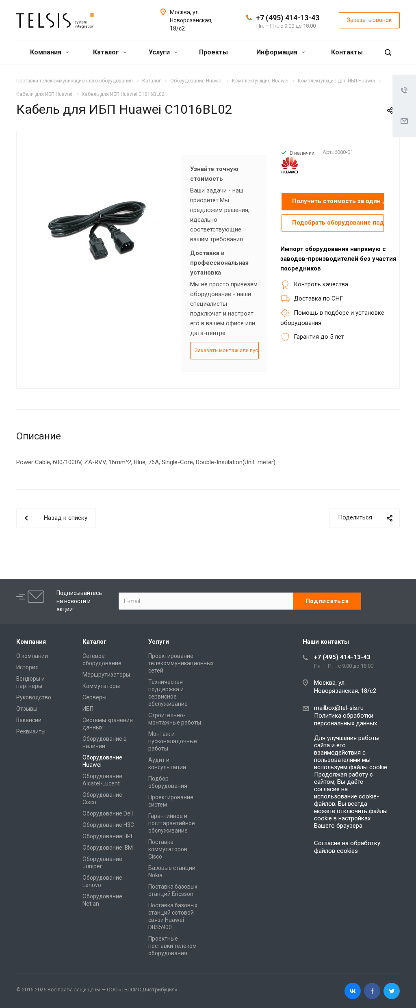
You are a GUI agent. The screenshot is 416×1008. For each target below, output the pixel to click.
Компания (46, 52)
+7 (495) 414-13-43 (287, 17)
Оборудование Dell (107, 813)
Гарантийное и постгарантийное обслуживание (171, 823)
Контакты (347, 52)
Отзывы (26, 708)
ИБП (87, 708)
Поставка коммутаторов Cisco (167, 849)
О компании (32, 656)
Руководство (33, 697)
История (27, 667)
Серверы (94, 697)
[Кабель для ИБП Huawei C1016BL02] (96, 227)
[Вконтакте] (352, 991)
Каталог (107, 52)
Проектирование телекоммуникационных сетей (181, 663)
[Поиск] (388, 53)
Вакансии (28, 720)
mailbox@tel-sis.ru (339, 708)
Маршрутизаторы (106, 674)
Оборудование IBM (107, 847)
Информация (277, 52)
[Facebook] (372, 991)
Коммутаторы (101, 686)
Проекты (213, 52)
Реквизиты (31, 731)
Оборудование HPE (108, 836)
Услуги (160, 52)
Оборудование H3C (108, 825)
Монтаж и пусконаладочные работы (172, 741)
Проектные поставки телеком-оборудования (173, 945)
